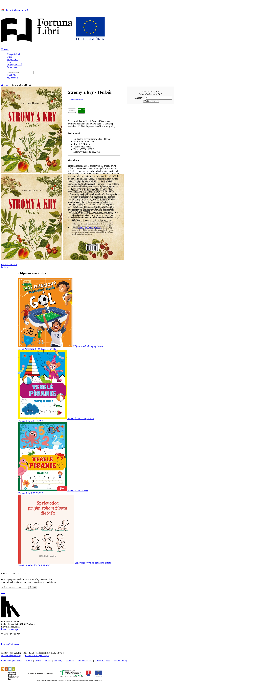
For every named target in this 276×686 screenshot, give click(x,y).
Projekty (58, 660)
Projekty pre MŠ (14, 64)
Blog (9, 62)
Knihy (29, 660)
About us (70, 660)
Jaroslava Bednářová (75, 99)
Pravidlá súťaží (85, 660)
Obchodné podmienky (11, 655)
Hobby (81, 227)
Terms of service (102, 660)
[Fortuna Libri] (53, 46)
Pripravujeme (13, 67)
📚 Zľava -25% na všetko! (14, 10)
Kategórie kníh (13, 54)
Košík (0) (11, 75)
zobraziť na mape (10, 629)
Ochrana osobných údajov (37, 655)
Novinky (89, 227)
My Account (12, 77)
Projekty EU (12, 59)
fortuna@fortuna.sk (10, 644)
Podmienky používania (11, 660)
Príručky (98, 227)
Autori (38, 660)
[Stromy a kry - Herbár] (31, 172)
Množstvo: (139, 98)
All (7, 85)
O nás (9, 57)
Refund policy (120, 660)
